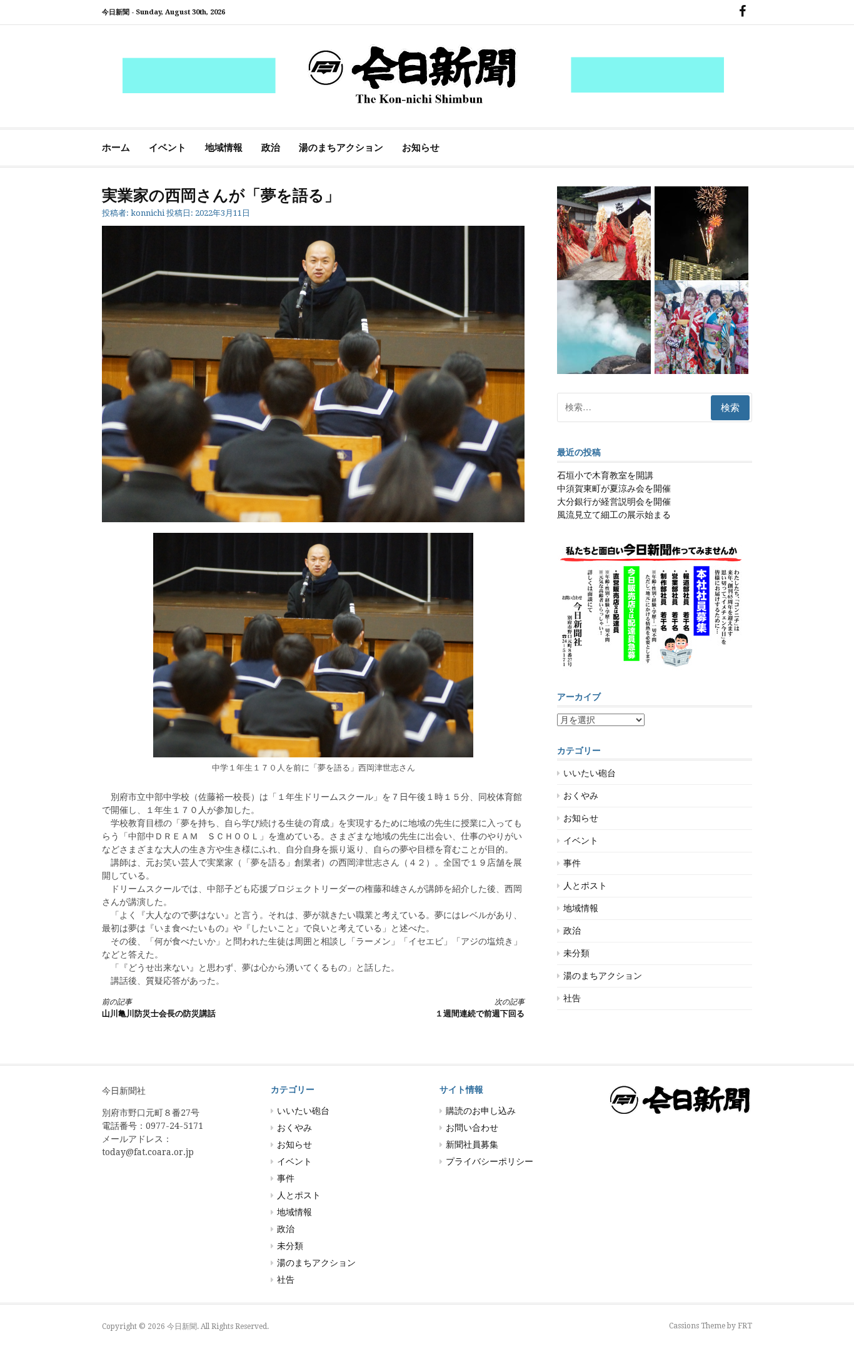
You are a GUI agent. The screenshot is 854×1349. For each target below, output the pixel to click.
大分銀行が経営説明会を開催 (614, 502)
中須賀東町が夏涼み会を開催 (614, 488)
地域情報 (224, 147)
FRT (745, 1325)
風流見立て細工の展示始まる (614, 515)
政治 (270, 147)
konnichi (147, 213)
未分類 (576, 953)
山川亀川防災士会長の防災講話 (159, 1008)
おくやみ (580, 796)
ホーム (116, 147)
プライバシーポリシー (489, 1161)
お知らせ (421, 147)
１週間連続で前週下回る (480, 1008)
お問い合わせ (472, 1128)
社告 (572, 998)
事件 (572, 863)
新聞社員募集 (472, 1144)
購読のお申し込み (481, 1111)
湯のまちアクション (341, 147)
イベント (167, 147)
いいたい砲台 (589, 773)
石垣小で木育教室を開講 (605, 475)
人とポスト (585, 886)
